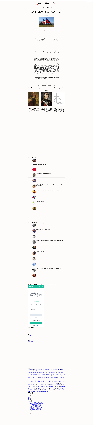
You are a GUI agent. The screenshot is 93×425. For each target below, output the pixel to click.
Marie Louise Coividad (54, 384)
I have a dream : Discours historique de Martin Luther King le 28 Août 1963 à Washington (48, 268)
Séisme (44, 389)
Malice (48, 384)
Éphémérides (48, 7)
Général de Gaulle (57, 378)
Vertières (29, 391)
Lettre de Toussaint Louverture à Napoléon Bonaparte (43, 173)
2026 (29, 394)
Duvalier (32, 376)
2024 (29, 396)
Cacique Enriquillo (44, 372)
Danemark (41, 375)
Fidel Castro (62, 377)
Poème (38, 387)
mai (29, 415)
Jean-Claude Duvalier (55, 381)
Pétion (35, 387)
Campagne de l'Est (58, 372)
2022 (29, 398)
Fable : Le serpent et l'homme (40, 201)
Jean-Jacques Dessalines (61, 381)
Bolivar (47, 371)
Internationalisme (31, 342)
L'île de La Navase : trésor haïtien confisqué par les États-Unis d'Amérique (46, 223)
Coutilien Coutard (56, 374)
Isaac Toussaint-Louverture (52, 380)
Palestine (43, 386)
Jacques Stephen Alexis (31, 381)
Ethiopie (40, 377)
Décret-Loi (50, 375)
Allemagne (36, 370)
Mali (46, 384)
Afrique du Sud (62, 369)
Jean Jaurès (44, 381)
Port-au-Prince (54, 387)
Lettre (56, 383)
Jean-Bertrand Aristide (49, 381)
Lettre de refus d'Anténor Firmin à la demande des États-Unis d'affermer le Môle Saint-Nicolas (49, 240)
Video (31, 391)
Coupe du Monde (52, 374)
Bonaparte (50, 371)
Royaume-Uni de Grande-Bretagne (53, 388)
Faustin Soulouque (59, 377)
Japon (41, 381)
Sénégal (55, 389)
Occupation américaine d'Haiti (58, 385)
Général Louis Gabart (62, 378)
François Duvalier (53, 378)
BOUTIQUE (44, 7)
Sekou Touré (53, 389)
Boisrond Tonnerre (44, 371)
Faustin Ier (55, 377)
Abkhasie (38, 369)
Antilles (60, 370)
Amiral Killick (44, 370)
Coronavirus (49, 374)
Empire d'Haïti (58, 376)
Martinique (63, 384)
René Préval (35, 388)
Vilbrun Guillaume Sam (38, 391)
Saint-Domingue (63, 388)
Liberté (59, 383)
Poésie (40, 387)
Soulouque (63, 389)
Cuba (30, 375)
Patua (60, 386)
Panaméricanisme (51, 386)
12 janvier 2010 (29, 369)
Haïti (29, 340)
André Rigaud (50, 370)
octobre (30, 410)
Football (31, 378)
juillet (29, 413)
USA (56, 390)
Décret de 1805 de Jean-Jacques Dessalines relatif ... (36, 404)
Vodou (29, 345)
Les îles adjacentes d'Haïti (38, 383)
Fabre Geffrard (51, 377)
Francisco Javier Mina (43, 378)
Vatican (59, 390)
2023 (29, 397)
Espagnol (32, 377)
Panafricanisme (46, 386)
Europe (42, 377)
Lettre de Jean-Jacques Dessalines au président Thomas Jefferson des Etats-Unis (47, 262)
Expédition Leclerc (46, 377)
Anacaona (47, 370)
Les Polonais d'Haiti (53, 383)
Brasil (36, 372)
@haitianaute (42, 282)
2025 (29, 395)
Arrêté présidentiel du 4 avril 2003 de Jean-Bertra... (35, 409)
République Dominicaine (52, 85)
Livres (51, 7)
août (29, 412)
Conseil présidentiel (39, 374)
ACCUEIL (41, 7)
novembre (30, 401)
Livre (33, 384)
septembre (30, 411)
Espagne (29, 377)
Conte (46, 374)
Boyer (33, 372)
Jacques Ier (63, 380)
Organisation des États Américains (38, 386)
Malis (50, 384)
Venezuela (62, 390)
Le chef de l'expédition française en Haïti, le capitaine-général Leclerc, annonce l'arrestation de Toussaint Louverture (50, 207)
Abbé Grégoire (35, 369)
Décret (47, 375)
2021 (28, 399)
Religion (31, 388)
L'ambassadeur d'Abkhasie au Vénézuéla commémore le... (36, 403)
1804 (32, 369)
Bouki (57, 371)
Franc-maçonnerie (35, 378)
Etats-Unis (36, 377)
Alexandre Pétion (31, 336)
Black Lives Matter (39, 371)
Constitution (43, 374)
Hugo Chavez (32, 380)
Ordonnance (32, 386)
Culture (33, 375)
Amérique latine (40, 370)
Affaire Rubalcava (55, 369)
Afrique (30, 335)
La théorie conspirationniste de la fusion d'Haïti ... (35, 405)
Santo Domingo (38, 389)
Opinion (29, 386)
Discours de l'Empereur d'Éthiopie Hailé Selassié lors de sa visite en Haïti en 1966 (47, 190)
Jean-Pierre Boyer (32, 382)
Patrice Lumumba (57, 386)
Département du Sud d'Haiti (55, 375)
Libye (61, 383)
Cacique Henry (48, 372)
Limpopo (63, 383)
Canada (62, 372)
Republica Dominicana (46, 85)
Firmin (29, 378)
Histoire (29, 380)
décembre (30, 400)
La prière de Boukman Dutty (40, 251)
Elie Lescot (49, 376)
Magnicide (44, 384)
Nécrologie (45, 385)
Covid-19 (60, 374)
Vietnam (34, 391)
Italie (58, 380)
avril (29, 416)
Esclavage (30, 339)
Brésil (37, 372)
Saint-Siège (31, 389)
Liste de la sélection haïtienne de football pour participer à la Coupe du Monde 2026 (48, 195)
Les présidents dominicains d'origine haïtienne (43, 229)
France (39, 378)
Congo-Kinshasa (35, 374)
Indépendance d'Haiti (37, 380)
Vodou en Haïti (44, 391)
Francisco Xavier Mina (48, 378)
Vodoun (48, 391)
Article (39, 85)
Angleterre (54, 370)
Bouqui (31, 372)
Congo (31, 374)
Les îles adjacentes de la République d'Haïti (45, 383)
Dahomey (38, 375)
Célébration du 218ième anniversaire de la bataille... (35, 406)
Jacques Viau (36, 381)
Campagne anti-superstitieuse (53, 372)
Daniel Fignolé (44, 375)
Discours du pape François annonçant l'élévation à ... (36, 402)
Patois (54, 386)
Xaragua (50, 391)
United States (48, 390)
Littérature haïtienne (30, 384)
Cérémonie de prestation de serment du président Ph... (36, 407)
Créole (62, 374)
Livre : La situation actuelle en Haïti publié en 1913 (39, 164)
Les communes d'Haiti (32, 383)
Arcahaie (63, 370)
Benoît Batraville (31, 371)
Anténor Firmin (57, 370)
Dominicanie (41, 85)
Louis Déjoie (38, 384)
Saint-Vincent (34, 389)
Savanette (42, 389)
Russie (59, 388)
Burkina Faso (40, 372)
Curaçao (36, 375)
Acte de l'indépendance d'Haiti (46, 369)
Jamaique (39, 381)
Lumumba (42, 384)
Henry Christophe (31, 341)
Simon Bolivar (58, 389)
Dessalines (59, 375)
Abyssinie (41, 369)
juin (29, 414)
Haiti (43, 85)
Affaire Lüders (52, 369)
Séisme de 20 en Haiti (48, 389)
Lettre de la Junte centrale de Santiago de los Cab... (35, 408)
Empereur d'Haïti (54, 376)
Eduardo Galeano (38, 376)
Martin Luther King (59, 384)
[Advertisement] (33, 152)
